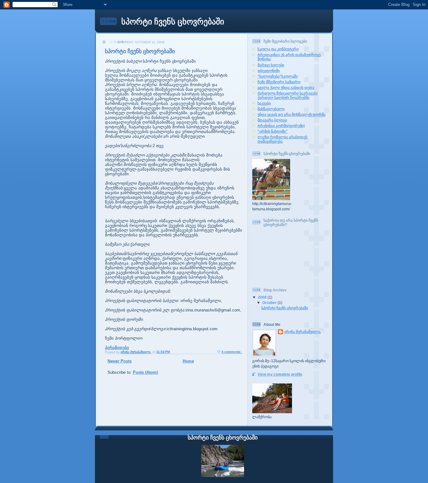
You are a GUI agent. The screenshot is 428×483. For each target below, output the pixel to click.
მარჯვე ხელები (271, 65)
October (270, 303)
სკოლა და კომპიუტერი (278, 49)
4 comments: (232, 351)
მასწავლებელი (271, 109)
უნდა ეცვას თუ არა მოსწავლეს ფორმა (292, 114)
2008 (263, 297)
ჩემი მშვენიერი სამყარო (279, 82)
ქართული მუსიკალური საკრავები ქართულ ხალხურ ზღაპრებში (288, 95)
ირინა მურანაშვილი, (302, 332)
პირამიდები (117, 347)
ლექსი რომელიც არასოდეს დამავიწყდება (282, 139)
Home (188, 361)
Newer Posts (119, 361)
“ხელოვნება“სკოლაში (278, 76)
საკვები (264, 103)
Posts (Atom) (145, 372)
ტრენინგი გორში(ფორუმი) (281, 126)
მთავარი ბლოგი (272, 120)
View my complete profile (280, 374)
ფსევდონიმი (269, 71)
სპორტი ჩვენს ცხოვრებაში (172, 21)
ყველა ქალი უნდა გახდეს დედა (286, 87)
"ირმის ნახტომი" (273, 131)
